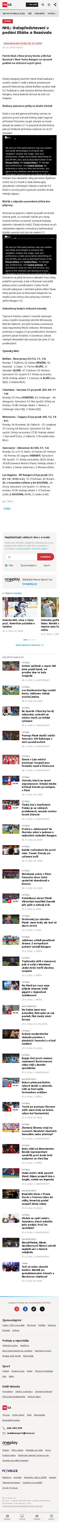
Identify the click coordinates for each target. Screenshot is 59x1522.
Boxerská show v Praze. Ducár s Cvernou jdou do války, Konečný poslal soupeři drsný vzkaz (37, 1199)
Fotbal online (9, 1455)
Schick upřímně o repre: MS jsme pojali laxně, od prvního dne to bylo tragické (39, 671)
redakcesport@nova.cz (21, 1433)
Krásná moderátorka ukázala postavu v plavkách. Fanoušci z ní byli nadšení (39, 1039)
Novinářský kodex (11, 1420)
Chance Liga (17, 1371)
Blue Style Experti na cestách (17, 1351)
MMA (11, 1376)
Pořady (5, 1450)
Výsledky (40, 13)
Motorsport (29, 1006)
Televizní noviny (10, 1345)
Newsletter (39, 1415)
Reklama (6, 1477)
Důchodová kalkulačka (13, 1396)
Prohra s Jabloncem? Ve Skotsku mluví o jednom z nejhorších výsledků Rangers (39, 832)
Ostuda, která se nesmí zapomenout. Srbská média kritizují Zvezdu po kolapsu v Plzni (39, 785)
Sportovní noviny (43, 1351)
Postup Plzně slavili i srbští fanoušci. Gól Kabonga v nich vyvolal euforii (38, 739)
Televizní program (11, 1482)
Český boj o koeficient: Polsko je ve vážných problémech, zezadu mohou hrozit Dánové (39, 809)
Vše (30, 13)
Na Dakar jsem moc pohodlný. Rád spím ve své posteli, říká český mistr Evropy (38, 1014)
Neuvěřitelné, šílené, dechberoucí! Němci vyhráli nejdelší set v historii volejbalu (39, 1247)
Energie (6, 1330)
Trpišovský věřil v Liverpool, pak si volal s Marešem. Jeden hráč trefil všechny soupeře (39, 966)
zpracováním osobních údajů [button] (32, 549)
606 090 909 (14, 1428)
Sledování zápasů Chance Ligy (33, 1455)
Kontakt (17, 1477)
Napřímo (24, 1345)
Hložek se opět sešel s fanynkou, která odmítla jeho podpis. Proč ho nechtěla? (37, 1223)
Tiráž (29, 1415)
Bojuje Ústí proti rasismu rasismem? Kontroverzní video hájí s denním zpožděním (37, 1063)
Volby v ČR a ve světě (13, 1325)
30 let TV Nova (10, 1488)
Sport (48, 1450)
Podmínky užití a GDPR (35, 1477)
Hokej (7, 21)
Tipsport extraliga (44, 1371)
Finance (52, 1325)
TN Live (33, 5)
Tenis (25, 1264)
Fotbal (52, 13)
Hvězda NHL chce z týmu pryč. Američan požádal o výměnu (18, 623)
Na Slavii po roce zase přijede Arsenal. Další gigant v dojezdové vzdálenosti (35, 990)
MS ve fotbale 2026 (14, 13)
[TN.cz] (7, 4)
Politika (41, 1325)
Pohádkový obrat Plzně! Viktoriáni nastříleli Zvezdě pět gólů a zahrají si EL (38, 901)
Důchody (31, 1325)
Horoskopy (7, 1391)
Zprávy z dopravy (24, 1391)
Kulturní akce (34, 1396)
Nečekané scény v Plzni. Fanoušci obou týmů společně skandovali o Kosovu (36, 879)
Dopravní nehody (43, 1391)
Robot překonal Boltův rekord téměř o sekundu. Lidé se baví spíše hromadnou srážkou (37, 1087)
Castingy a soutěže (32, 1482)
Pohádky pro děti (34, 1450)
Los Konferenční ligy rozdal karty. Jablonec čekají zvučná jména (39, 693)
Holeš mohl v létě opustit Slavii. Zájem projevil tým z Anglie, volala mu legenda (38, 1176)
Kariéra (52, 1477)
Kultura (15, 1330)
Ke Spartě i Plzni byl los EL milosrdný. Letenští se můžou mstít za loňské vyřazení (38, 716)
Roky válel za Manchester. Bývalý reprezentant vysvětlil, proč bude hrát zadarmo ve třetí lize (38, 1154)
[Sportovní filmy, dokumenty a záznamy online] (12, 581)
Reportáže (28, 1356)
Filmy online (17, 1450)
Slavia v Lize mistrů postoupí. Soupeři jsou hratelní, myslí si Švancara (38, 762)
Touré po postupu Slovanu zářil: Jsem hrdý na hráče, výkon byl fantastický (38, 1110)
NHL (4, 1376)
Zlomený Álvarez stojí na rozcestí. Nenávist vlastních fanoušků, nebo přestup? (39, 1131)
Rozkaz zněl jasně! (11, 1356)
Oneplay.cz (29, 584)
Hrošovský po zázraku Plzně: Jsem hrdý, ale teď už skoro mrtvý (39, 922)
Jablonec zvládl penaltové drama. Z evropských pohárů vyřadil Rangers (38, 943)
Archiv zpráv (18, 1415)
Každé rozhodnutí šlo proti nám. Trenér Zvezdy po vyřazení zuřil (39, 853)
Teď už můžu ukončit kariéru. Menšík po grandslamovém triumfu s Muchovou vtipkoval (38, 1272)
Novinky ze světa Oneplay (15, 1460)
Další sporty (29, 1079)
